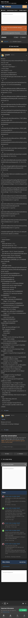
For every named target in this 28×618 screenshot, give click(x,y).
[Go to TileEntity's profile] (3, 497)
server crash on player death (12, 496)
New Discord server (8, 464)
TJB (7, 519)
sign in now (8, 439)
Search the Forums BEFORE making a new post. (12, 28)
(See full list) (22, 562)
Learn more (3, 2)
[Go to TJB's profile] (3, 508)
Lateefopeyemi (6, 566)
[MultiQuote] (2, 410)
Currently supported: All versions (12, 33)
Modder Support (17, 41)
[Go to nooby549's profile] (2, 41)
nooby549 (6, 41)
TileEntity (8, 504)
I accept (24, 610)
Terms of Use (6, 612)
